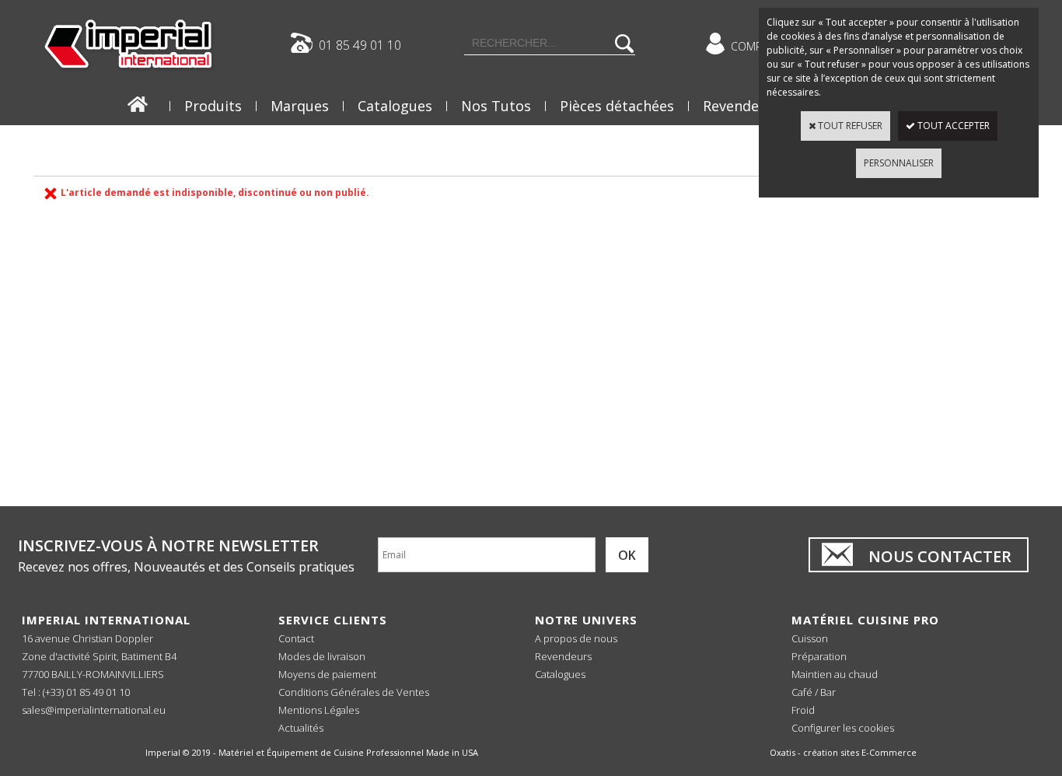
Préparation (819, 656)
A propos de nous (576, 638)
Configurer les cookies (842, 728)
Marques (300, 105)
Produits (213, 105)
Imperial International (106, 619)
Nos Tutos (496, 105)
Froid (803, 710)
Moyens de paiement (327, 674)
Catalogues (395, 105)
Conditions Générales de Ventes (353, 692)
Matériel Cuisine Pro (865, 619)
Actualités (300, 728)
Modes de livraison (321, 656)
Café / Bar (813, 692)
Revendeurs (742, 105)
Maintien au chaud (834, 674)
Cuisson (809, 638)
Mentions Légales (318, 710)
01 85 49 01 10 (360, 44)
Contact (296, 638)
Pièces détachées (617, 105)
